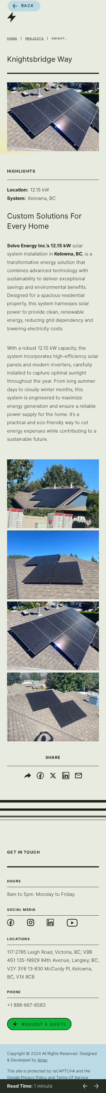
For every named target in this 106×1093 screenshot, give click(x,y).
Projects (34, 38)
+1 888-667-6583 (26, 1005)
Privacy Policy (34, 1077)
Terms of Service (72, 1077)
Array (42, 1059)
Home (12, 38)
